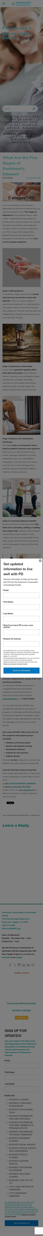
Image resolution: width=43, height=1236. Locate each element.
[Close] (40, 560)
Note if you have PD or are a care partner (18, 626)
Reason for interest (12, 639)
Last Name (8, 613)
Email (5, 590)
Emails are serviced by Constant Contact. (15, 664)
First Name (8, 602)
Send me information (21, 670)
